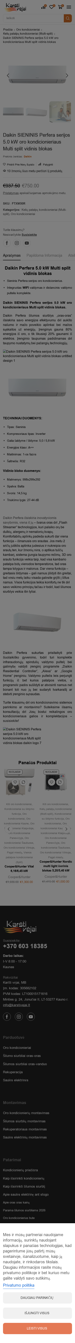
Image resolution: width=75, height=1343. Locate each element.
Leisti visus (37, 1328)
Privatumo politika (18, 1285)
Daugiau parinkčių (37, 1298)
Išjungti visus (37, 1313)
